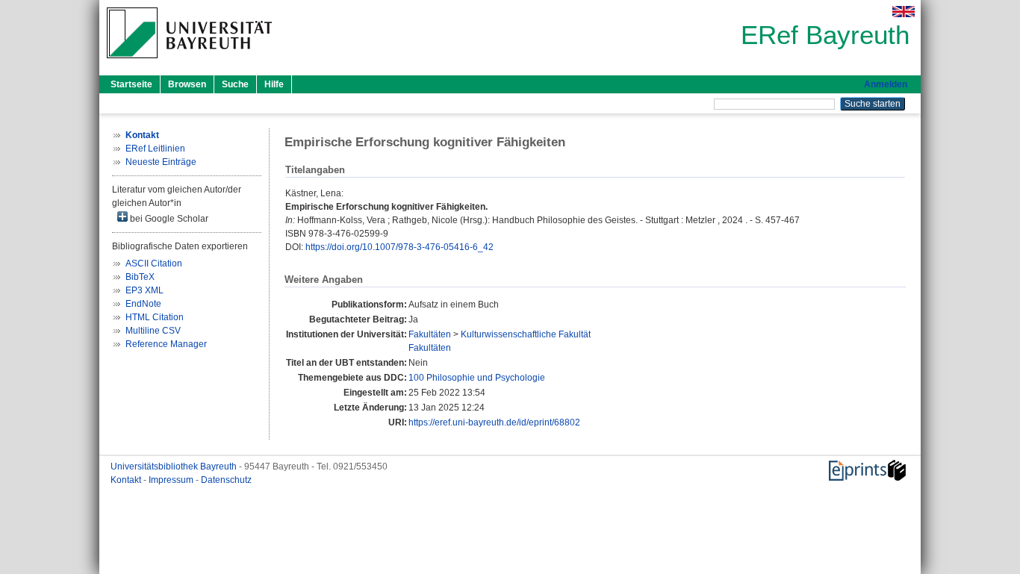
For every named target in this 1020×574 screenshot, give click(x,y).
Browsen (187, 84)
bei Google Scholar (168, 218)
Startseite (131, 84)
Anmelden (885, 84)
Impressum (172, 480)
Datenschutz (226, 480)
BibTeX (140, 277)
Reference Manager (166, 344)
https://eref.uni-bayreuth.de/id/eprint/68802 (494, 422)
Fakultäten (429, 334)
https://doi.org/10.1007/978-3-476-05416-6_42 (399, 247)
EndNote (143, 304)
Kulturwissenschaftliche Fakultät (526, 334)
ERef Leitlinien (155, 148)
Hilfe (274, 84)
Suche (235, 84)
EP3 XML (144, 290)
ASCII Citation (153, 263)
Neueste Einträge (160, 162)
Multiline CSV (153, 330)
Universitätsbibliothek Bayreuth (175, 466)
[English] (903, 11)
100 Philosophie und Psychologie (476, 377)
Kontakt (127, 480)
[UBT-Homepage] (189, 62)
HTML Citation (154, 317)
